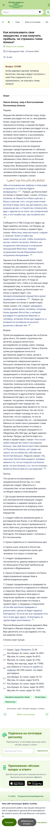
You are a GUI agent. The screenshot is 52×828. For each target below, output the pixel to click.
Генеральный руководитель (31, 796)
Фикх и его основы (15, 46)
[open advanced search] (40, 12)
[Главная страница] (9, 22)
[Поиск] (48, 12)
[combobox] (20, 12)
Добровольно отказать (27, 822)
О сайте (12, 796)
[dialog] (25, 814)
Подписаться (42, 751)
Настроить (42, 822)
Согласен (9, 822)
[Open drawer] (49, 5)
